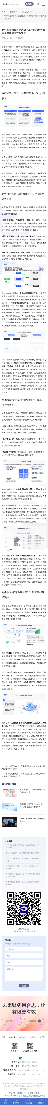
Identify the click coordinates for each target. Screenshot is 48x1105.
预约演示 (10, 1021)
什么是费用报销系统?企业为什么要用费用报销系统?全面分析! (23, 875)
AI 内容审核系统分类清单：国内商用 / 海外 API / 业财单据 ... (23, 846)
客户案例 (22, 1037)
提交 (24, 985)
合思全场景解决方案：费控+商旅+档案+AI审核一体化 (23, 859)
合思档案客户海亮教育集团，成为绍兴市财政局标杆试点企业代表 (23, 774)
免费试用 (29, 4)
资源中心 (32, 1037)
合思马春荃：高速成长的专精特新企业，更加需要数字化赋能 (23, 767)
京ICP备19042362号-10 (19, 1093)
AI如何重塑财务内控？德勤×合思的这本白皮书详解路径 (23, 883)
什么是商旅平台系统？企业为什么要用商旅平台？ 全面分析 (23, 867)
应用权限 (38, 1086)
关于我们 (43, 1037)
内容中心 (13, 12)
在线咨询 (32, 1021)
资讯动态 (25, 12)
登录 (37, 4)
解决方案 (12, 1037)
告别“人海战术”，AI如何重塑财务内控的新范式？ (23, 853)
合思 (3, 12)
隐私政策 (24, 1089)
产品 (3, 1037)
